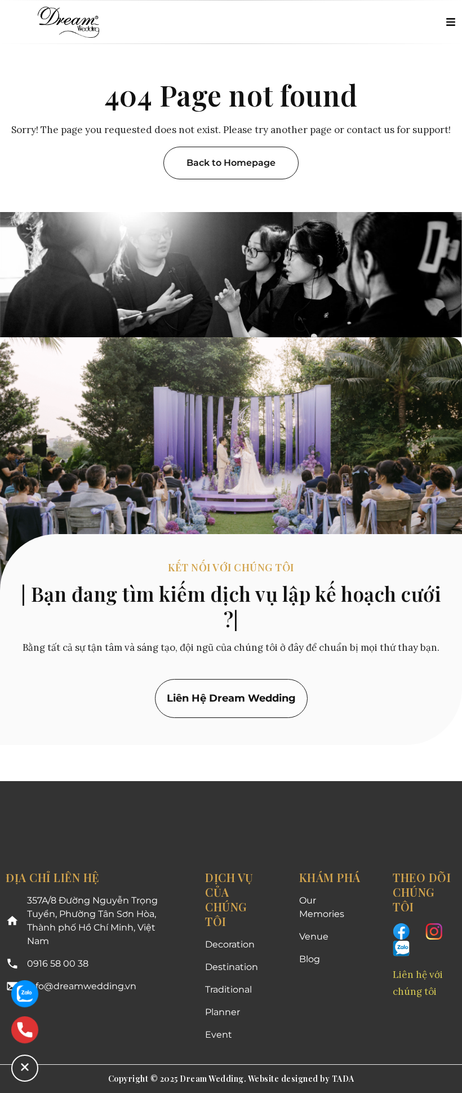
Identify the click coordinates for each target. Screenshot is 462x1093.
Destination (231, 967)
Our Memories (321, 907)
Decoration (230, 944)
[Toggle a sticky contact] (24, 1068)
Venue (313, 936)
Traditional (228, 989)
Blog (309, 959)
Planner (222, 1012)
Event (218, 1034)
